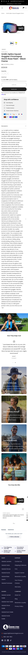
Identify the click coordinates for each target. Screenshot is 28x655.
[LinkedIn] (8, 640)
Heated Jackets (6, 561)
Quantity (3, 71)
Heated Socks (6, 573)
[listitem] (14, 3)
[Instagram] (5, 640)
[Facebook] (2, 640)
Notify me (14, 89)
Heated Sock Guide (7, 612)
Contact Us (18, 561)
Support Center (19, 573)
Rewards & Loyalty (20, 576)
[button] (12, 330)
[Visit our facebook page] (2, 1)
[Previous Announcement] (1, 4)
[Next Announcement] (27, 4)
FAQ (16, 569)
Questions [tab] (11, 530)
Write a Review (15, 537)
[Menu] (2, 8)
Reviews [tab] (3, 530)
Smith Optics (4, 52)
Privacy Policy (19, 606)
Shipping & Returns (20, 565)
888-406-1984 (7, 637)
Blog (16, 599)
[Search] (26, 8)
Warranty (18, 587)
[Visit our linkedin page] (6, 1)
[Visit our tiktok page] (8, 1)
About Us (17, 595)
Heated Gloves (6, 569)
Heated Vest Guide (7, 602)
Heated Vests (6, 565)
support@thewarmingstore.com (17, 1)
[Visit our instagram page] (4, 1)
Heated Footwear (7, 583)
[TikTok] (11, 640)
